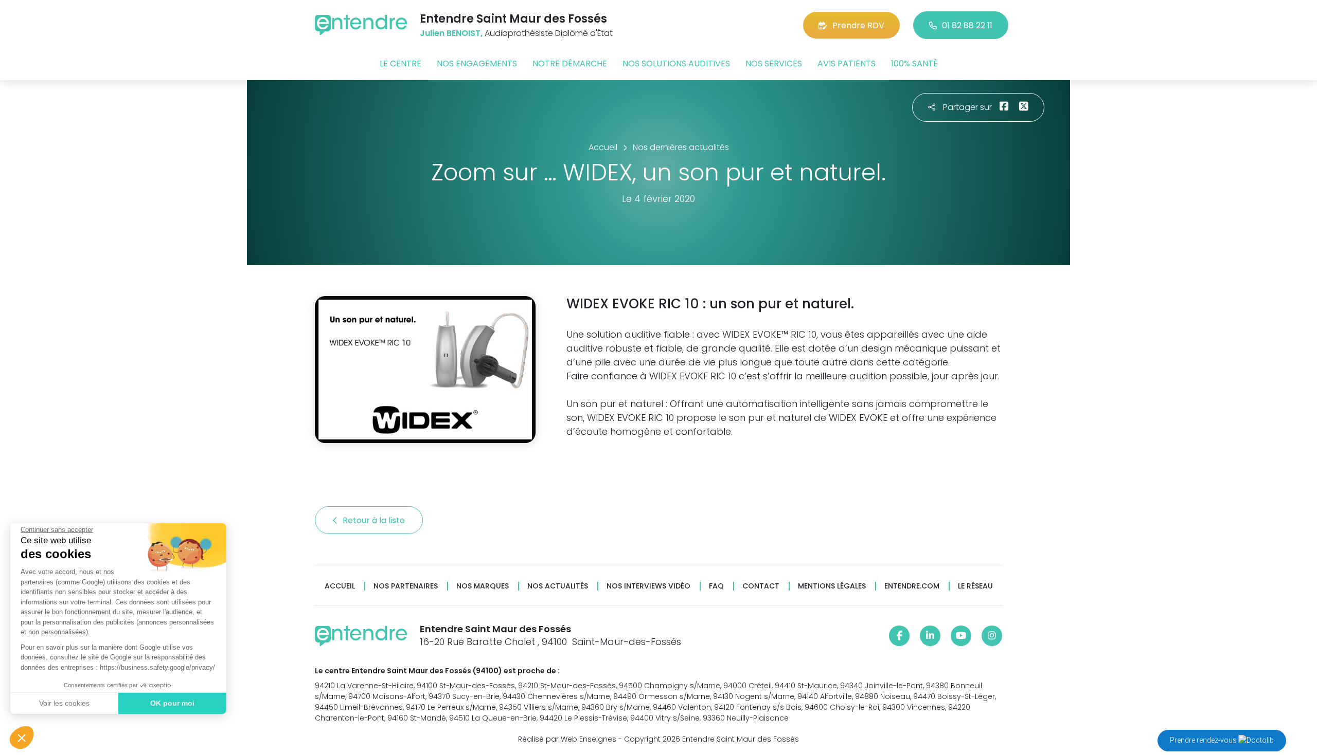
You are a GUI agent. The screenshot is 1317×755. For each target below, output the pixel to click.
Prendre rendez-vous (1204, 740)
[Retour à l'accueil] (361, 24)
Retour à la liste (375, 520)
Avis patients (846, 63)
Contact (760, 586)
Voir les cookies (64, 703)
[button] (21, 737)
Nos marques (482, 586)
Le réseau (975, 586)
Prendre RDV (858, 25)
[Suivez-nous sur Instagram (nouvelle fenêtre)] (992, 635)
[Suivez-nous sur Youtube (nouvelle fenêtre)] (961, 635)
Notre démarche (569, 63)
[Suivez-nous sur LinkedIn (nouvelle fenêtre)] (930, 635)
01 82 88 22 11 (967, 25)
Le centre (400, 63)
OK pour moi (172, 703)
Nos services (773, 63)
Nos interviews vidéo (648, 586)
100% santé (914, 63)
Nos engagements (477, 63)
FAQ (716, 586)
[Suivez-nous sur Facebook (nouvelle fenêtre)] (899, 635)
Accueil (340, 586)
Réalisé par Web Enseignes (567, 739)
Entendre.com (911, 586)
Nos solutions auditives (676, 63)
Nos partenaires (405, 586)
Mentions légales (832, 586)
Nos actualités (557, 586)
